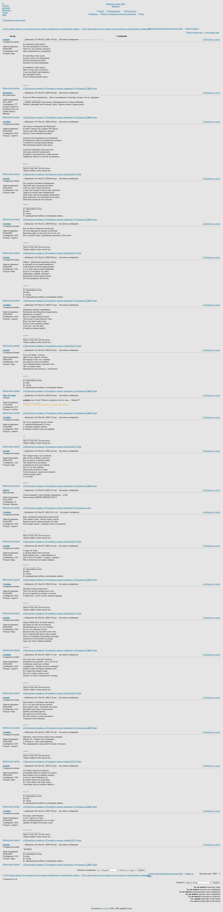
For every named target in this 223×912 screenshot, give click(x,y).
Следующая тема (211, 32)
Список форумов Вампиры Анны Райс (166, 29)
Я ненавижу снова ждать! (14, 20)
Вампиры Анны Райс (115, 4)
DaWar (6, 490)
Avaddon (7, 122)
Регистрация (130, 11)
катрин (6, 39)
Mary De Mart (9, 395)
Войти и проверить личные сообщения (118, 14)
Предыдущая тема (194, 32)
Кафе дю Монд (192, 29)
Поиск (101, 11)
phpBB (105, 908)
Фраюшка (7, 93)
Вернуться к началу (11, 88)
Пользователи (114, 11)
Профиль (94, 14)
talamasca (116, 6)
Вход (142, 14)
